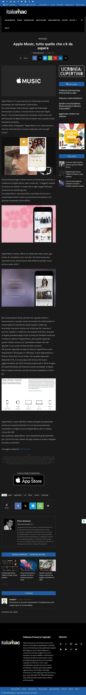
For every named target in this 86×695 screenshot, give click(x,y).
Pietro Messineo (38, 53)
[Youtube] (32, 1)
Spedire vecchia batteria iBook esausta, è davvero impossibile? (70, 106)
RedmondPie (24, 449)
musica (36, 495)
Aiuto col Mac (72, 84)
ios (25, 495)
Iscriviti (53, 5)
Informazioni (43, 5)
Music (30, 495)
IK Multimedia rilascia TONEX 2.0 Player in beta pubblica (9, 575)
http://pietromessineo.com (25, 524)
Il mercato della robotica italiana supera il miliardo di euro (74, 164)
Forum (19, 20)
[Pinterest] (18, 1)
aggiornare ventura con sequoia (69, 115)
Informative (33, 693)
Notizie (72, 20)
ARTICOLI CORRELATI (19, 554)
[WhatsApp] (50, 58)
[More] (48, 506)
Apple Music (18, 495)
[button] (81, 20)
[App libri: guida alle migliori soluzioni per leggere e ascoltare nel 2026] (47, 565)
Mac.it (7, 28)
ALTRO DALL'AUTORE (37, 554)
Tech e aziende (43, 38)
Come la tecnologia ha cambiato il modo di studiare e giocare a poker (75, 183)
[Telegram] (25, 1)
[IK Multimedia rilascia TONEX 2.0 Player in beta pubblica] (10, 565)
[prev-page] (3, 584)
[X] (29, 1)
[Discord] (3, 1)
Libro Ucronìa (41, 20)
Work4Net (60, 5)
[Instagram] (10, 1)
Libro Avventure (54, 20)
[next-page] (6, 584)
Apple (10, 495)
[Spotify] (21, 1)
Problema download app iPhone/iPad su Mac (69, 91)
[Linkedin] (14, 1)
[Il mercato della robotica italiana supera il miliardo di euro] (61, 164)
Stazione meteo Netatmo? (70, 98)
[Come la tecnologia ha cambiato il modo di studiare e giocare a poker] (28, 565)
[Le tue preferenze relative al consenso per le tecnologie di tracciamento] (84, 521)
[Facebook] (7, 1)
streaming (44, 495)
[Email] (65, 58)
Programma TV (69, 5)
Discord (65, 20)
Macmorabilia (80, 5)
